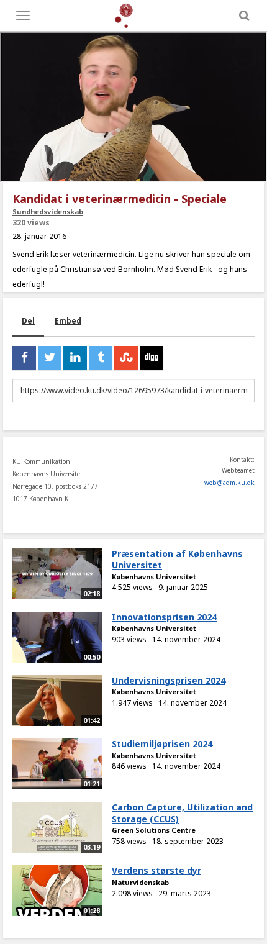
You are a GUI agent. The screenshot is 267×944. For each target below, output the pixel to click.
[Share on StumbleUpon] (126, 358)
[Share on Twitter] (49, 358)
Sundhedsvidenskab (47, 211)
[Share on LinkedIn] (75, 358)
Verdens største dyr (156, 870)
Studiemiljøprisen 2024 (162, 744)
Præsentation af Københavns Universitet (177, 559)
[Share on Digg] (151, 358)
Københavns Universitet (154, 576)
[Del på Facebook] (24, 358)
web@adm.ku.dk (229, 482)
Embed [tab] (68, 320)
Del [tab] (28, 320)
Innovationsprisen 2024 (164, 617)
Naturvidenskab (140, 882)
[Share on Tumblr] (100, 358)
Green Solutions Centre (154, 830)
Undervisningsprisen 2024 (168, 680)
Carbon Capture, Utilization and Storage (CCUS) (182, 813)
